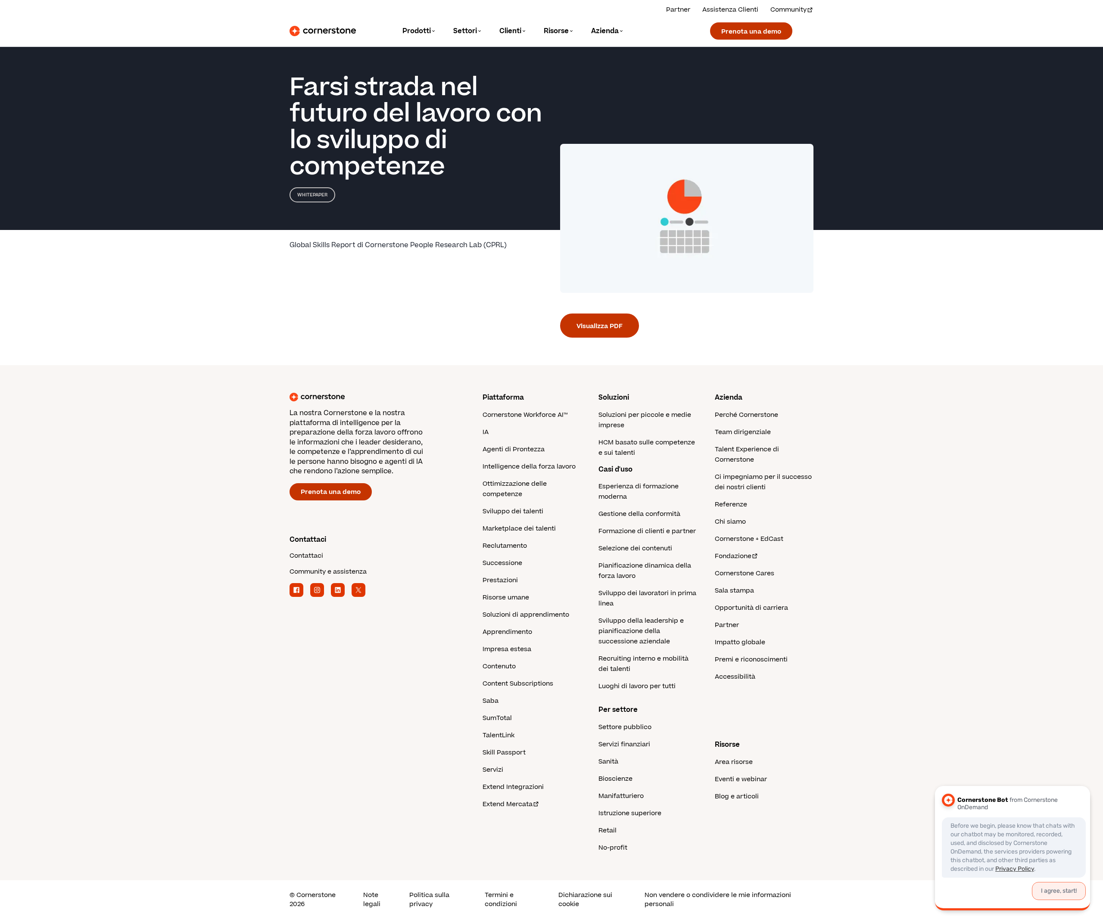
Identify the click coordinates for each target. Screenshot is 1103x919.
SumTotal (497, 718)
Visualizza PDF (599, 326)
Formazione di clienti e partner (647, 531)
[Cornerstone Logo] (323, 31)
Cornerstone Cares (744, 573)
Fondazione (733, 556)
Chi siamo (730, 521)
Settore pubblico (624, 727)
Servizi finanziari (624, 744)
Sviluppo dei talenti (513, 511)
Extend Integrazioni (513, 787)
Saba (491, 700)
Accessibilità (735, 676)
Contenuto (499, 666)
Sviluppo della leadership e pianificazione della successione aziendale (641, 631)
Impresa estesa (507, 649)
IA (486, 432)
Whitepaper (312, 195)
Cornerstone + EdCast (749, 538)
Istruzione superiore (629, 813)
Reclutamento (505, 545)
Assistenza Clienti (730, 9)
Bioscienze (615, 778)
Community (788, 9)
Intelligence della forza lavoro (529, 466)
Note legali (371, 900)
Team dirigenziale (743, 432)
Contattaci (306, 555)
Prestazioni (500, 580)
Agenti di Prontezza (514, 449)
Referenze (731, 504)
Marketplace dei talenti (519, 528)
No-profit (612, 847)
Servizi (493, 769)
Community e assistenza (328, 571)
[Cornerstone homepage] (372, 397)
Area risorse (734, 762)
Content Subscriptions (518, 683)
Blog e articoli (737, 796)
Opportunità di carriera (751, 607)
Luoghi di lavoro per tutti (637, 686)
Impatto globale (740, 642)
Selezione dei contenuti (635, 548)
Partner (678, 9)
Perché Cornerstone (746, 414)
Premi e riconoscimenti (751, 659)
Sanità (608, 761)
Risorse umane (506, 597)
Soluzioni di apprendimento (526, 614)
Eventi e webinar (741, 779)
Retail (607, 830)
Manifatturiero (621, 796)
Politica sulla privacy (429, 900)
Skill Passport (504, 752)
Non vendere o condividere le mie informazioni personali (718, 900)
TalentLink (498, 735)
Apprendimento (507, 631)
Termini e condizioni (501, 900)
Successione (502, 563)
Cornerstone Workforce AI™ (525, 414)
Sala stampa (734, 590)
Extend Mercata (508, 804)
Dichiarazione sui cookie (585, 900)
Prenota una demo (751, 31)
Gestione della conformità (639, 513)
